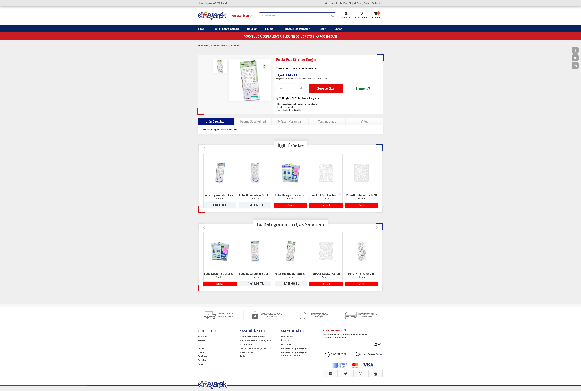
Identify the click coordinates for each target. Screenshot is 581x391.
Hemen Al (363, 88)
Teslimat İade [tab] (327, 121)
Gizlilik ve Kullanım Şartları (254, 348)
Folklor (201, 340)
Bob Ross (202, 356)
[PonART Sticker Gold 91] (326, 173)
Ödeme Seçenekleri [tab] (253, 121)
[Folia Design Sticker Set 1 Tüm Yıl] (291, 173)
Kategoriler (240, 15)
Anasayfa (203, 45)
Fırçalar (269, 28)
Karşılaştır (312, 104)
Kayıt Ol (347, 3)
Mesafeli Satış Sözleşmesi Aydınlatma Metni (294, 354)
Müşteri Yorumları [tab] (290, 121)
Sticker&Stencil (219, 45)
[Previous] (204, 149)
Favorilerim (361, 17)
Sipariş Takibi (363, 3)
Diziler (201, 352)
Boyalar (252, 28)
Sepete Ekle (326, 88)
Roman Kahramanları (226, 28)
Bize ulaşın (213, 3)
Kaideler (202, 336)
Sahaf (338, 28)
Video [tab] (364, 121)
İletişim (378, 3)
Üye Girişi (332, 3)
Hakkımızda (246, 344)
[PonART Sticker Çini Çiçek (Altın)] (361, 251)
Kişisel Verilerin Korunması (253, 336)
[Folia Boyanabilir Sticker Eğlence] (255, 173)
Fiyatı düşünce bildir (285, 107)
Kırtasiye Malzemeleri (296, 28)
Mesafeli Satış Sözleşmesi (294, 348)
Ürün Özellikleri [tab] (216, 121)
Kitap (201, 28)
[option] (220, 181)
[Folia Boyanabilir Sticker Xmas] (220, 173)
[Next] (377, 149)
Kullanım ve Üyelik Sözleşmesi (255, 340)
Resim (322, 28)
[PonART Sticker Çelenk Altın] (326, 251)
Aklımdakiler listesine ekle (288, 110)
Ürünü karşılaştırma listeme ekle (291, 104)
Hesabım (345, 17)
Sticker (235, 45)
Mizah (201, 348)
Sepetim (376, 15)
